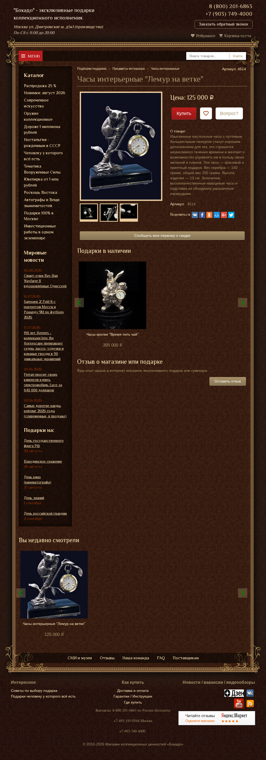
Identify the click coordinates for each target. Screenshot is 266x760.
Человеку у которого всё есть (43, 156)
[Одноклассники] (209, 215)
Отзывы (107, 658)
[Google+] (224, 215)
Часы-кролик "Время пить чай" (112, 334)
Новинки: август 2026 (44, 93)
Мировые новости (35, 256)
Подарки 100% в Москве (39, 216)
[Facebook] (202, 215)
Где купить (133, 702)
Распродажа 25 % (40, 86)
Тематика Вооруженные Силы (42, 169)
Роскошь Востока (40, 192)
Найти (238, 56)
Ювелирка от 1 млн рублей (41, 182)
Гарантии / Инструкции (133, 696)
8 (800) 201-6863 (230, 6)
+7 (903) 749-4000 (228, 14)
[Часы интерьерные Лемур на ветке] (121, 146)
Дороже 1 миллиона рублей (42, 129)
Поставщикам (186, 658)
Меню (34, 56)
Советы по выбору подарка (34, 690)
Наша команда (135, 658)
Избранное (205, 36)
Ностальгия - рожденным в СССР (42, 142)
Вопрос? (229, 113)
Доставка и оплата (133, 690)
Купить (184, 113)
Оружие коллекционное (38, 116)
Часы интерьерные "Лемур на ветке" (54, 624)
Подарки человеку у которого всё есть (43, 696)
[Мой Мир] (217, 215)
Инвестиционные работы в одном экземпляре (40, 232)
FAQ (161, 658)
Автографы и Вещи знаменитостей (41, 202)
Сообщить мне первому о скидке (162, 235)
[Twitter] (231, 215)
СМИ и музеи (80, 658)
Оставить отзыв (228, 381)
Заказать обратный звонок (223, 24)
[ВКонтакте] (195, 215)
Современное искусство (36, 103)
